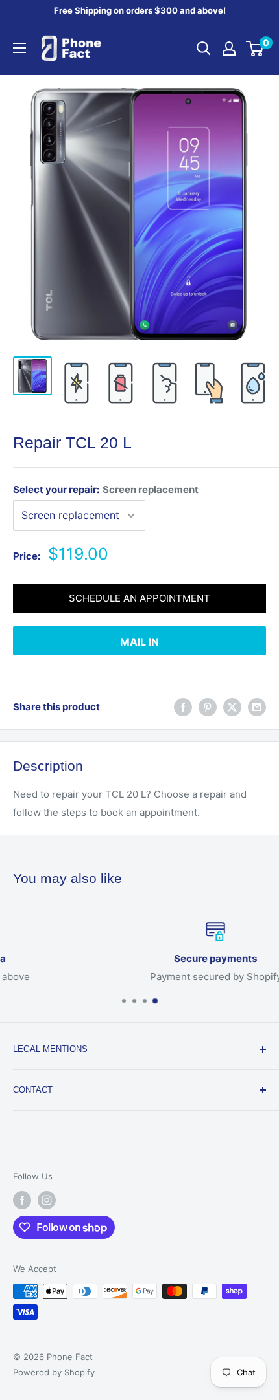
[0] (255, 48)
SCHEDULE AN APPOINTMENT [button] (139, 598)
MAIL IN (139, 641)
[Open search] (204, 48)
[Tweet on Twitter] (232, 706)
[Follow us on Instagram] (47, 1200)
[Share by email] (257, 706)
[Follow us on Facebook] (22, 1200)
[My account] (229, 48)
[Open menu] (19, 48)
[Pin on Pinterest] (208, 706)
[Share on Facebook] (183, 706)
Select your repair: (106, 489)
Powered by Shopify (54, 1372)
